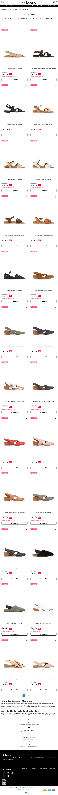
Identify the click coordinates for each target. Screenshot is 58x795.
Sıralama (32, 25)
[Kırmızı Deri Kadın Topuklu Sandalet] (14, 436)
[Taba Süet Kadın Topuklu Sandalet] (43, 270)
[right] (55, 18)
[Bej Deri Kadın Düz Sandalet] (43, 159)
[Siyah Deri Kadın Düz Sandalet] (14, 103)
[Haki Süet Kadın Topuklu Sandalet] (14, 325)
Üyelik (33, 768)
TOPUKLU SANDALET (22, 18)
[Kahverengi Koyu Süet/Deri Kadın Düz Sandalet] (43, 48)
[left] (3, 18)
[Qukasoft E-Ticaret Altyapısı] (29, 793)
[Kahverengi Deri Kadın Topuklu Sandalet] (43, 381)
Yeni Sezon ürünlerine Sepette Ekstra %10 (22, 5)
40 (34, 695)
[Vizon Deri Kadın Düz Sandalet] (14, 48)
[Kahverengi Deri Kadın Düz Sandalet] (14, 214)
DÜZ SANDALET (36, 18)
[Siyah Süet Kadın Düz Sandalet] (43, 547)
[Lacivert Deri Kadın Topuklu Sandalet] (14, 547)
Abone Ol (53, 757)
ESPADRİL (50, 18)
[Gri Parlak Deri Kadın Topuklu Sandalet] (14, 381)
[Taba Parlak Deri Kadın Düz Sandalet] (43, 103)
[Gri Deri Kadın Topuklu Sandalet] (43, 491)
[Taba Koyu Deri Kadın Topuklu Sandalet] (14, 491)
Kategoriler (42, 768)
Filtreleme (26, 25)
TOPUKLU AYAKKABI (8, 18)
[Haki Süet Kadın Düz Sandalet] (14, 602)
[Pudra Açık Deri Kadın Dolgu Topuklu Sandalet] (14, 658)
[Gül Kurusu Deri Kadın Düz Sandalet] (43, 658)
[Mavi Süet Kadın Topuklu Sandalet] (43, 325)
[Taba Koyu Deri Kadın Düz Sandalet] (43, 214)
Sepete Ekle (15, 79)
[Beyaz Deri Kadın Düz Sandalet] (43, 602)
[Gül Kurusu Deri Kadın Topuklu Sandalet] (43, 436)
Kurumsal (24, 768)
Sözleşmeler (52, 768)
